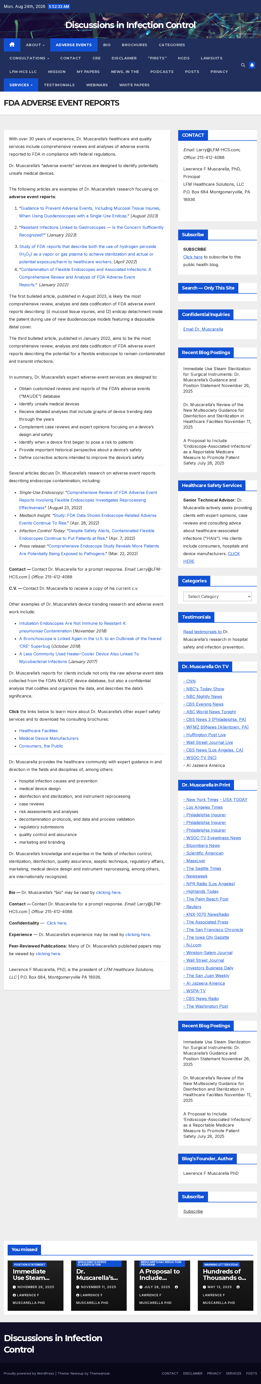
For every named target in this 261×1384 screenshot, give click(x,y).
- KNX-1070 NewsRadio (206, 914)
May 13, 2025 (220, 1287)
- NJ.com (192, 944)
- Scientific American (203, 853)
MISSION (57, 71)
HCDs (184, 58)
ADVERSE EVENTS (74, 45)
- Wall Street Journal (203, 960)
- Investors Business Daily (208, 967)
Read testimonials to (203, 631)
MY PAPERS (88, 71)
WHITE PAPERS (134, 85)
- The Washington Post (205, 1006)
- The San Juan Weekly (206, 975)
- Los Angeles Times (203, 807)
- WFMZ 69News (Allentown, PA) (216, 727)
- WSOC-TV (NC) (200, 757)
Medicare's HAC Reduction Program (161, 1263)
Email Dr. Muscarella (203, 329)
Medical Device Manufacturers (49, 738)
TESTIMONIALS (59, 85)
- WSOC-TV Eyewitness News (212, 837)
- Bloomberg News (201, 845)
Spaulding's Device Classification (92, 1263)
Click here (56, 923)
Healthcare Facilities (38, 730)
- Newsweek (195, 876)
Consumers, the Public (41, 746)
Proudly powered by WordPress (29, 1373)
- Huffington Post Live (204, 734)
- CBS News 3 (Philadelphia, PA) (214, 719)
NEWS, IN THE (125, 71)
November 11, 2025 (98, 1287)
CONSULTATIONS (28, 58)
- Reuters (192, 906)
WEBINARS (97, 85)
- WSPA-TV (194, 990)
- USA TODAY (233, 799)
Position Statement (29, 1264)
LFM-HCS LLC (23, 71)
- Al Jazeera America (204, 983)
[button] (243, 65)
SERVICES (19, 85)
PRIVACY (219, 71)
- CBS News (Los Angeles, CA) (213, 750)
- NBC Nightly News (202, 696)
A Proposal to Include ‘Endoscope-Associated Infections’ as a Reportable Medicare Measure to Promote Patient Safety (217, 452)
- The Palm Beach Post (205, 899)
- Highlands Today (201, 891)
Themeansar (99, 1373)
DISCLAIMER (124, 58)
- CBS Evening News (203, 704)
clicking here (108, 892)
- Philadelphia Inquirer (204, 814)
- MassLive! (194, 860)
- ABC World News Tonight (209, 711)
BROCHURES (135, 45)
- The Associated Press (205, 922)
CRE (97, 58)
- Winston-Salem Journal (207, 952)
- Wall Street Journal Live (208, 742)
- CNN (189, 681)
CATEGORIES (172, 45)
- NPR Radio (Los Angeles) (209, 883)
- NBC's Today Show (203, 688)
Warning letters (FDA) (221, 1264)
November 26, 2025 (36, 1287)
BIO (107, 45)
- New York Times (200, 799)
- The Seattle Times (202, 868)
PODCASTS (162, 71)
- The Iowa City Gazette (206, 937)
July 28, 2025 (157, 1287)
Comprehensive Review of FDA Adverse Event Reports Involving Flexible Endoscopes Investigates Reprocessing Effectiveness (88, 500)
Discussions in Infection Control (130, 25)
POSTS (192, 71)
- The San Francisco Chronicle (213, 929)
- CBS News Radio (201, 998)
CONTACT (70, 58)
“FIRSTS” (157, 58)
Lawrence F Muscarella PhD (155, 1299)
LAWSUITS (212, 58)
